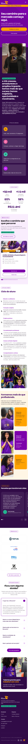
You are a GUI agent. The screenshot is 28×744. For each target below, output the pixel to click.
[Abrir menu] (25, 2)
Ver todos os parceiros (14, 575)
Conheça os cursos (14, 29)
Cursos (2, 714)
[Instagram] (21, 740)
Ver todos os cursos (8, 236)
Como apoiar (14, 33)
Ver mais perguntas (14, 650)
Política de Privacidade (5, 740)
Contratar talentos (15, 714)
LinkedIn (3, 727)
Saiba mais (14, 274)
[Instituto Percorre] (4, 2)
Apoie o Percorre (15, 716)
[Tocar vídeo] (14, 58)
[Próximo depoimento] (25, 519)
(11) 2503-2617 (4, 723)
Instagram (3, 725)
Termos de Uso (13, 740)
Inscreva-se (14, 271)
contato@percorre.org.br (6, 721)
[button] (2, 279)
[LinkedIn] (18, 740)
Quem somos (4, 716)
